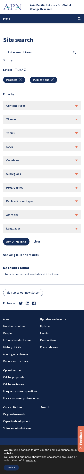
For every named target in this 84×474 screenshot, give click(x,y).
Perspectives (48, 340)
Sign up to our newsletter (23, 292)
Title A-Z (20, 69)
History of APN (12, 347)
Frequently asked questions (20, 391)
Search (45, 407)
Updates (45, 326)
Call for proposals (13, 377)
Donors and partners (15, 361)
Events (44, 333)
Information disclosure (17, 340)
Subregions (13, 174)
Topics (10, 133)
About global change (15, 354)
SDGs (9, 146)
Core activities (12, 407)
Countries (12, 160)
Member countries (14, 326)
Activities (12, 215)
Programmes (14, 187)
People (7, 333)
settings (31, 460)
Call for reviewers (13, 384)
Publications (41, 80)
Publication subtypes (19, 201)
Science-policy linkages (17, 428)
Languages (13, 228)
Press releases (49, 347)
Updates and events (53, 319)
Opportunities (12, 370)
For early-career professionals (21, 398)
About (7, 319)
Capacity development (16, 421)
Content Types (15, 106)
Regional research (14, 414)
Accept (11, 467)
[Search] (74, 52)
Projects (11, 80)
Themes (11, 119)
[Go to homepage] (12, 7)
